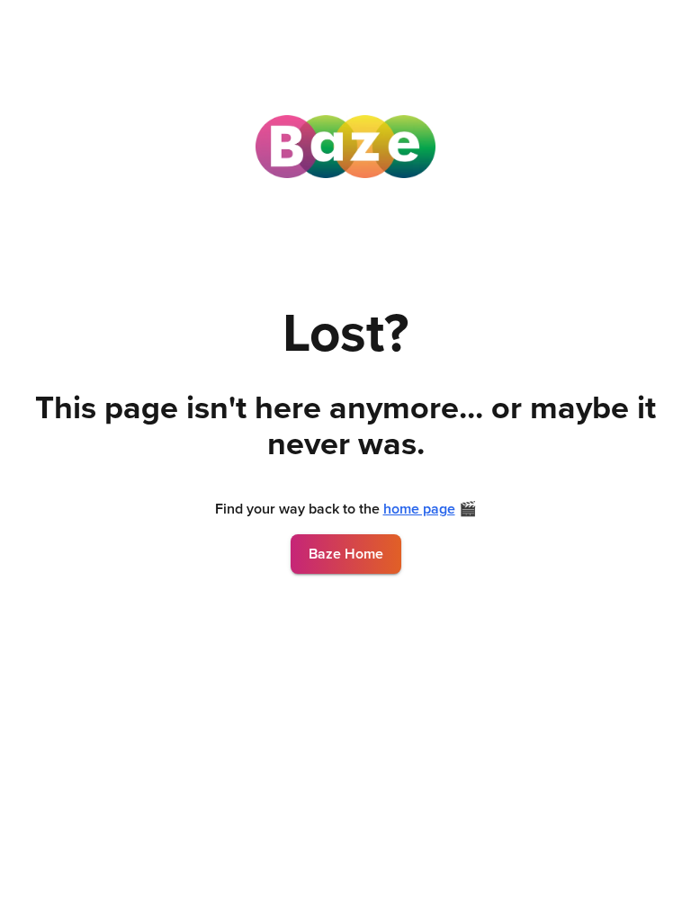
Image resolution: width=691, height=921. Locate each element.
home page (419, 509)
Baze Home (346, 554)
